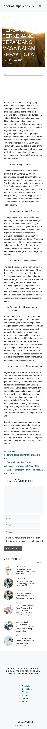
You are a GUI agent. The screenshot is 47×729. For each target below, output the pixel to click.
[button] (33, 6)
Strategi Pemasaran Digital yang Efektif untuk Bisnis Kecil (26, 571)
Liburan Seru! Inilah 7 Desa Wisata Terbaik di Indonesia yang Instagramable (25, 642)
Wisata (25, 692)
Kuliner (25, 695)
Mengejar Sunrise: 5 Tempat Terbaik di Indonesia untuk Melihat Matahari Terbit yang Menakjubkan (25, 626)
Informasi (8, 64)
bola (33, 149)
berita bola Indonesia (23, 437)
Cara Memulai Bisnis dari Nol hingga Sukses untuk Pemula (25, 583)
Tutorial (25, 698)
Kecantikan (27, 689)
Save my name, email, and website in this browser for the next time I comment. (24, 539)
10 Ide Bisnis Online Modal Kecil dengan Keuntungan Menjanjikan (25, 596)
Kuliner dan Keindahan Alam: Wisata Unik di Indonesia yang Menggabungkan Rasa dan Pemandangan (25, 610)
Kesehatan (26, 686)
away (4, 60)
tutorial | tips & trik (17, 6)
